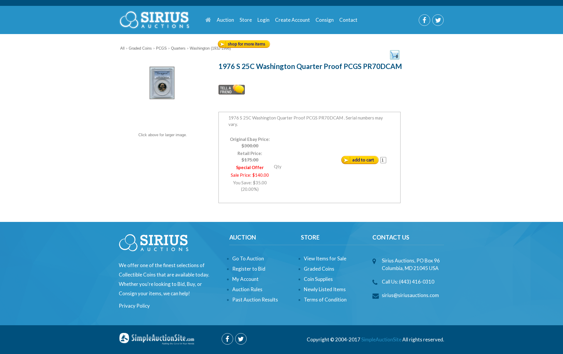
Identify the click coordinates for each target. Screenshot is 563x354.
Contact (348, 20)
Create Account (292, 20)
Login (263, 20)
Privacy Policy (134, 306)
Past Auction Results (255, 299)
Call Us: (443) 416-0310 (408, 282)
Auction (225, 20)
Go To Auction (248, 258)
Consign (325, 20)
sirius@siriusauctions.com (410, 295)
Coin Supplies (318, 279)
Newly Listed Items (325, 289)
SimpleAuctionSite (381, 339)
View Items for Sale (325, 258)
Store (246, 20)
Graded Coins (319, 269)
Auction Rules (247, 289)
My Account (245, 279)
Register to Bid (248, 269)
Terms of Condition (325, 299)
